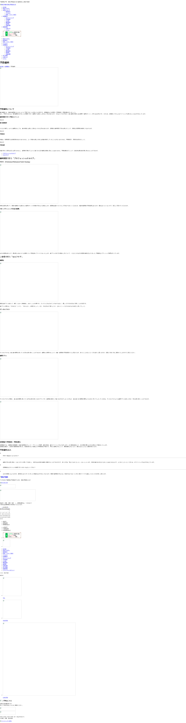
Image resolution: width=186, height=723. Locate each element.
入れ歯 (7, 20)
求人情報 (5, 55)
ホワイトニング (10, 17)
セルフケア (6, 154)
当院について (6, 10)
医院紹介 (8, 11)
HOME (4, 7)
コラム (7, 30)
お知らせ (8, 28)
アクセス (8, 13)
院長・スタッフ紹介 (11, 14)
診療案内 (5, 16)
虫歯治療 (8, 25)
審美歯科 (8, 22)
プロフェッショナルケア (9, 153)
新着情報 (5, 27)
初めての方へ (6, 8)
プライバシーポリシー (9, 570)
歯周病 (7, 23)
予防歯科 (8, 19)
